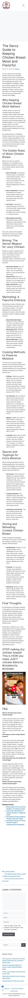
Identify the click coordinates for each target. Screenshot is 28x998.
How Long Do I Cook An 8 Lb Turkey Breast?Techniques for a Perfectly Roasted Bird (13, 960)
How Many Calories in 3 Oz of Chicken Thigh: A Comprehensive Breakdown (15, 822)
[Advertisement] (14, 25)
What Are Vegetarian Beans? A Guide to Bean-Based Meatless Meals (12, 967)
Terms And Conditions (17, 988)
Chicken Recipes (9, 871)
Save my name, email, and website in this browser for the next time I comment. (13, 927)
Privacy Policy (14, 991)
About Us (7, 988)
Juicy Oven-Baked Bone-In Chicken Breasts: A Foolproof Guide (15, 813)
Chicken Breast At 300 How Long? (13, 981)
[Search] (23, 945)
